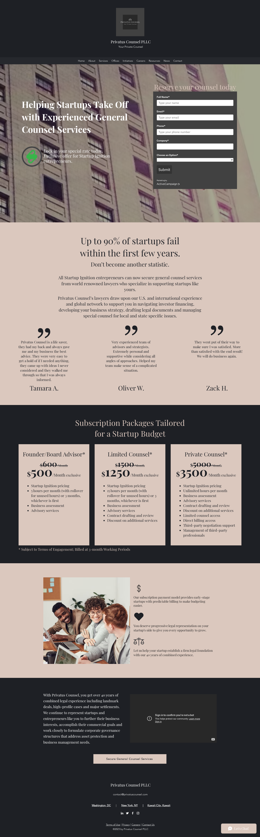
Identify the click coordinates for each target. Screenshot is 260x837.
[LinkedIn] (122, 813)
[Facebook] (132, 813)
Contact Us (148, 824)
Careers (136, 824)
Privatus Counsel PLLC (131, 41)
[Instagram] (138, 813)
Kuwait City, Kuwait (159, 805)
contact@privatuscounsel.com (130, 794)
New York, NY (129, 805)
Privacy (126, 824)
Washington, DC (101, 805)
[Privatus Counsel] (173, 718)
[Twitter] (127, 813)
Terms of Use (113, 824)
